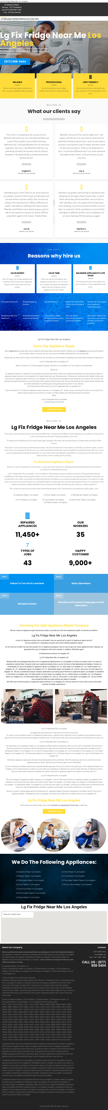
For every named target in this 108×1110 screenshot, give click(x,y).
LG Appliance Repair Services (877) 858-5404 (20, 19)
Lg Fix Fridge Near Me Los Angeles (54, 427)
